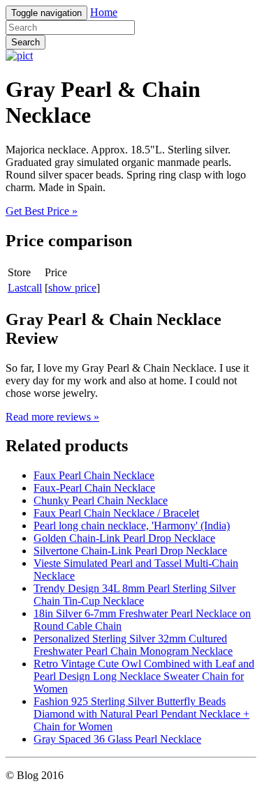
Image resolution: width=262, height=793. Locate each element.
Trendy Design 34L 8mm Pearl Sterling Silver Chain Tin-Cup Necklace (134, 594)
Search (25, 42)
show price (72, 288)
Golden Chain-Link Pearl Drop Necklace (124, 538)
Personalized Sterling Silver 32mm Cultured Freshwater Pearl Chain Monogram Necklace (133, 645)
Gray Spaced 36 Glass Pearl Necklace (117, 739)
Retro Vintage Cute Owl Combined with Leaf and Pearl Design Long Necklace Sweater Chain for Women (144, 676)
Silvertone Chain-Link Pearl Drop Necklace (130, 551)
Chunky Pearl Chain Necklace (101, 500)
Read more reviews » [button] (52, 417)
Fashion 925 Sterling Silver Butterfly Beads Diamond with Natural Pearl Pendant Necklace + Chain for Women (141, 713)
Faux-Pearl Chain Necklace (94, 488)
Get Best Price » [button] (42, 211)
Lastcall (25, 288)
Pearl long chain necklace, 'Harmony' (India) (132, 525)
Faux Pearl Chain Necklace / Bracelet (116, 513)
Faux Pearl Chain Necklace (94, 475)
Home (103, 12)
